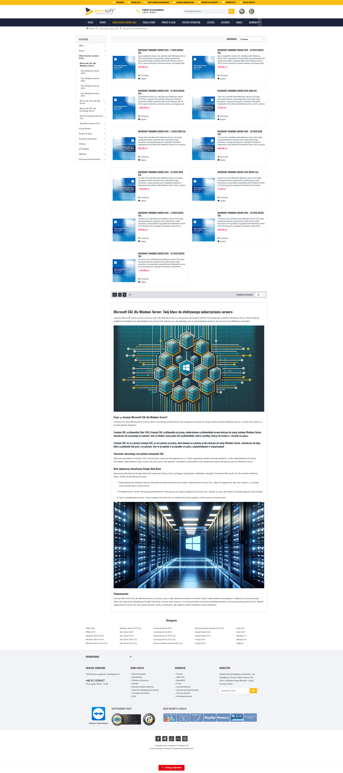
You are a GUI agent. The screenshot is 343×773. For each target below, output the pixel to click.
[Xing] (164, 738)
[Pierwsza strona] (114, 295)
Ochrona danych (183, 693)
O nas (178, 684)
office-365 (180, 677)
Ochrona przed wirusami (89, 159)
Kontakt (135, 684)
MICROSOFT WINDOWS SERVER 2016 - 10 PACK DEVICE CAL (241, 214)
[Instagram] (185, 738)
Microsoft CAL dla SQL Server (90, 102)
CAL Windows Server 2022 (90, 79)
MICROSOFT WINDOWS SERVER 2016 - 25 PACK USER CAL (160, 173)
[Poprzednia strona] (120, 295)
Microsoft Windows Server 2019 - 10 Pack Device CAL (241, 51)
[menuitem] (208, 2)
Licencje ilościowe (183, 687)
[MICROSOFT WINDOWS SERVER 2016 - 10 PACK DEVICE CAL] (203, 230)
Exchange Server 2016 (162, 632)
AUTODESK (84, 149)
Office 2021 (90, 628)
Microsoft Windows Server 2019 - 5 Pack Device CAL (160, 51)
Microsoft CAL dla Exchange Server (88, 109)
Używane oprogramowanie (187, 690)
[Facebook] (158, 738)
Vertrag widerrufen (173, 767)
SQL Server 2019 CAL (128, 643)
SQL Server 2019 (126, 636)
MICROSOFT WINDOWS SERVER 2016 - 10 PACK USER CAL (240, 132)
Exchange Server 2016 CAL (164, 639)
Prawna (179, 674)
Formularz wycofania (140, 693)
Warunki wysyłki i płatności (143, 687)
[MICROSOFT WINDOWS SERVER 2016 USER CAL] (203, 108)
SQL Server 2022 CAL (128, 639)
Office (81, 45)
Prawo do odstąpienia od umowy (145, 690)
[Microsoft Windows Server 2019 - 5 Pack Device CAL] (124, 67)
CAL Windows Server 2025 (90, 72)
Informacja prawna (184, 696)
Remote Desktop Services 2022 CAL (168, 643)
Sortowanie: (232, 39)
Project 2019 (200, 643)
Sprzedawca (137, 677)
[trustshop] (149, 719)
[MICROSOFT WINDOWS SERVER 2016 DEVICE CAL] (203, 189)
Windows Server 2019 (95, 639)
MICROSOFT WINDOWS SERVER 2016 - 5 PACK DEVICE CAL (160, 214)
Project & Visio (85, 134)
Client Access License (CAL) (89, 57)
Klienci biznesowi (139, 674)
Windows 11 (241, 636)
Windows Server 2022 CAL (97, 643)
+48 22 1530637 (95, 680)
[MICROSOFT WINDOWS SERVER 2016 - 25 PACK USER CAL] (124, 189)
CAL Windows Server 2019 (90, 87)
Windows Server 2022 (95, 636)
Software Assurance (140, 680)
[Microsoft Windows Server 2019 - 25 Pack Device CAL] (124, 108)
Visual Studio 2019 (202, 636)
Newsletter (180, 680)
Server (81, 51)
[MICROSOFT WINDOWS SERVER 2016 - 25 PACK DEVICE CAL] (124, 271)
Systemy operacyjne (88, 139)
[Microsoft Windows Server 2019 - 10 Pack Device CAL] (203, 67)
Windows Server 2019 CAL (130, 628)
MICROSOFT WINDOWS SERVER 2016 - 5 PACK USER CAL (162, 131)
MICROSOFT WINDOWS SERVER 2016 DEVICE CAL (238, 172)
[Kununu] (178, 738)
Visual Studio (85, 128)
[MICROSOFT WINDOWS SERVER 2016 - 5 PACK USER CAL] (124, 148)
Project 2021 (200, 639)
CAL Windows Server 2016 (90, 94)
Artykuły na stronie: (245, 295)
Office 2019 (90, 632)
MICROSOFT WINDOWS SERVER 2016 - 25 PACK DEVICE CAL (161, 255)
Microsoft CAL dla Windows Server (88, 64)
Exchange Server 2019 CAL (164, 636)
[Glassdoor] (171, 738)
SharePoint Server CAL (90, 123)
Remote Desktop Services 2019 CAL (209, 628)
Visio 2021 (240, 628)
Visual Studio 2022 (202, 632)
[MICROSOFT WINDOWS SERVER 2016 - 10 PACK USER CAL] (203, 148)
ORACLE (82, 154)
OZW (134, 696)
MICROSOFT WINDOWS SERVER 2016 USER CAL (237, 90)
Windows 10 (241, 639)
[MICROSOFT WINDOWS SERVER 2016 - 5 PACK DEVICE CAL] (124, 230)
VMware (239, 643)
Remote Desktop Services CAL (91, 117)
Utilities (82, 144)
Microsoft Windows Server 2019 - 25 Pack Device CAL (161, 92)
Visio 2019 (240, 632)
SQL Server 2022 (126, 632)
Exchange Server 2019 (162, 628)
